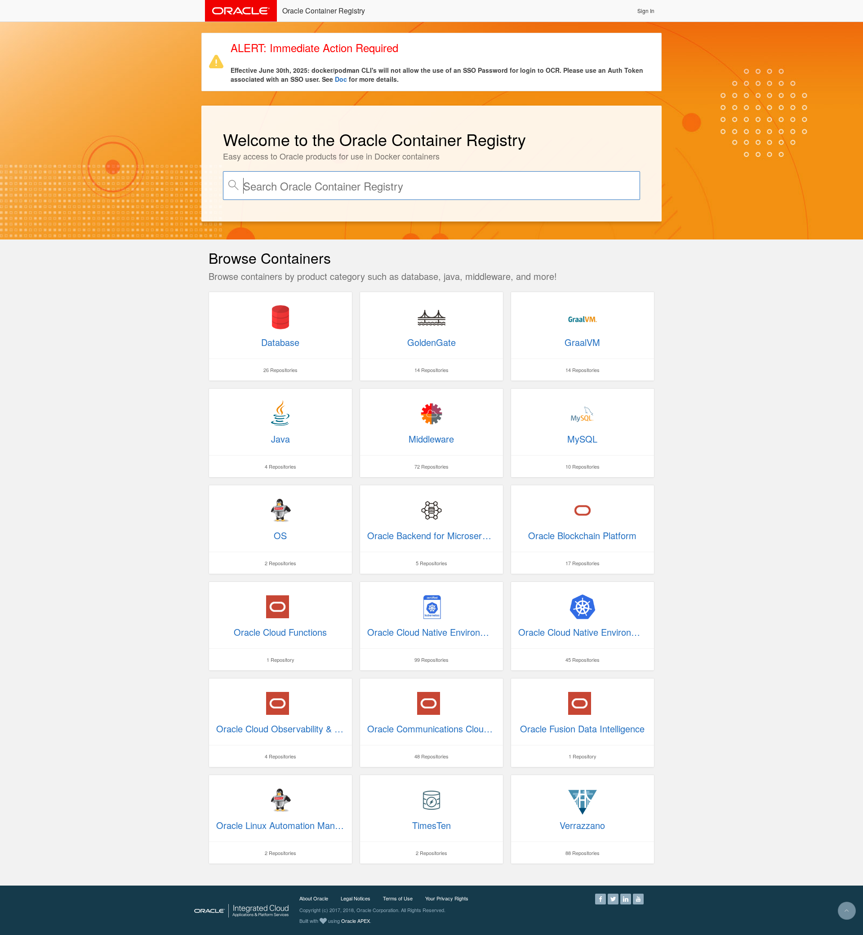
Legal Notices (355, 898)
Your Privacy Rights (446, 898)
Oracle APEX (355, 920)
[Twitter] (613, 898)
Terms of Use (398, 898)
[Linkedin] (625, 898)
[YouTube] (638, 898)
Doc (341, 79)
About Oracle (313, 898)
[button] (646, 11)
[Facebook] (600, 898)
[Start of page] (847, 911)
